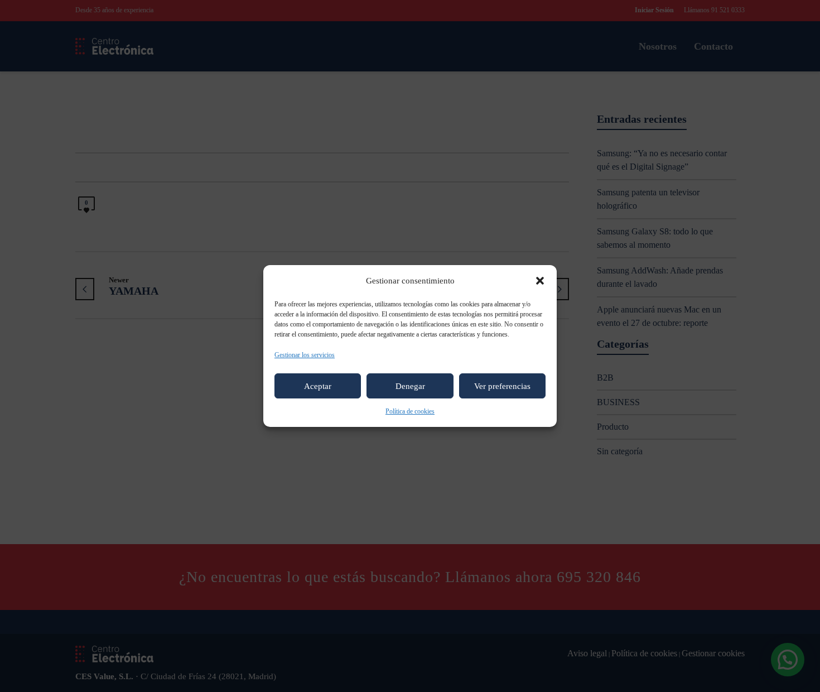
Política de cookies (410, 411)
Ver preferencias (502, 386)
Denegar (410, 386)
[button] (540, 280)
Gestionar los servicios (304, 355)
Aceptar (317, 386)
